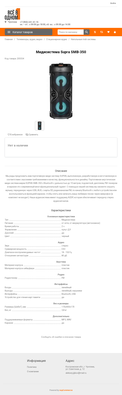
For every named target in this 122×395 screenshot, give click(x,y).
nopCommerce (66, 390)
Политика (31, 367)
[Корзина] (115, 32)
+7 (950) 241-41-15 (29, 22)
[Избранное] (108, 32)
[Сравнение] (101, 32)
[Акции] (95, 32)
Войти (113, 3)
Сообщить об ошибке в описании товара (61, 337)
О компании (33, 371)
